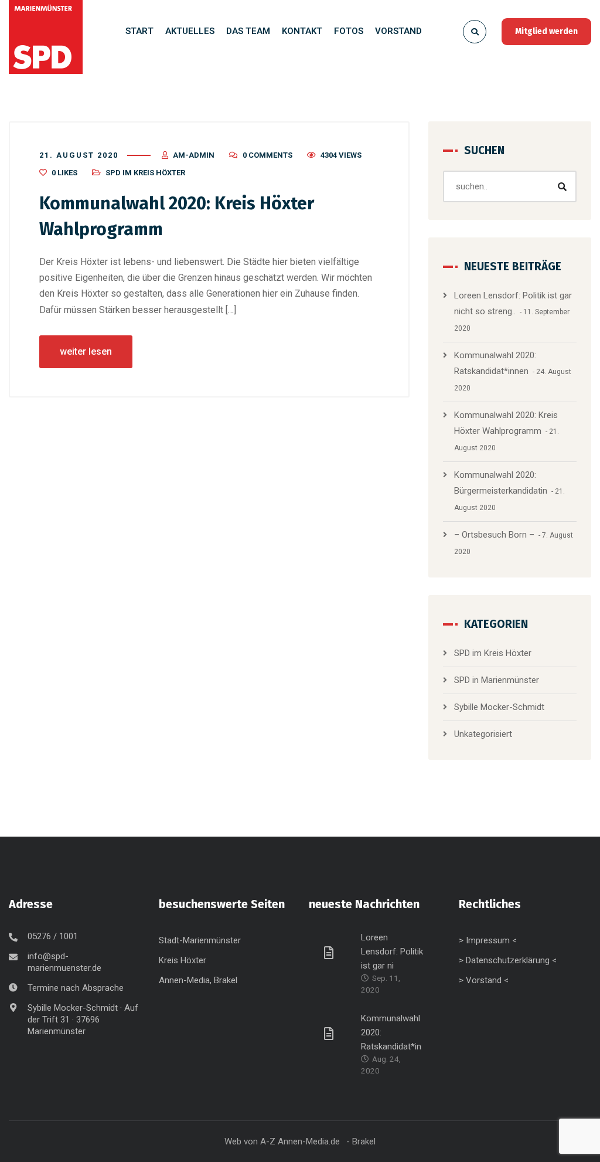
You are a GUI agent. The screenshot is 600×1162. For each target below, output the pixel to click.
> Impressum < (488, 940)
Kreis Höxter (182, 960)
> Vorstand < (484, 980)
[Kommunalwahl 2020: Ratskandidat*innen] (330, 1033)
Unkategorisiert (483, 734)
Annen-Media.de (309, 1141)
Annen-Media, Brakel (198, 980)
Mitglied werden (546, 31)
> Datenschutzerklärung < (508, 960)
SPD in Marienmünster (496, 680)
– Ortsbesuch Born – (494, 534)
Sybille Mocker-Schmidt (499, 707)
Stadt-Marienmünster (200, 940)
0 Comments (267, 155)
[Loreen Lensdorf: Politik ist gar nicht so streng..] (330, 952)
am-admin (193, 155)
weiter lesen (86, 351)
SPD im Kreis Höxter (145, 172)
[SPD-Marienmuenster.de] (46, 37)
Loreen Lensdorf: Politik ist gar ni (392, 951)
